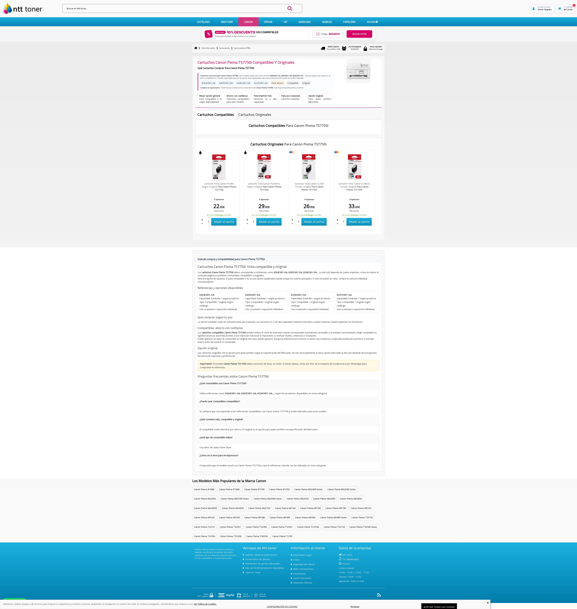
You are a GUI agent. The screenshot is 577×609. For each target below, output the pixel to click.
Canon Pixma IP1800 (204, 489)
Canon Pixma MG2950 (205, 498)
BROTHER (227, 22)
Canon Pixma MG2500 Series (341, 489)
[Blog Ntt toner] (379, 596)
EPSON (268, 22)
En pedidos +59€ (333, 48)
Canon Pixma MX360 (305, 517)
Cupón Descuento (302, 578)
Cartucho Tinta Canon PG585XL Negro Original (264, 186)
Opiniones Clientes (302, 582)
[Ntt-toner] (195, 48)
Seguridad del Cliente (304, 564)
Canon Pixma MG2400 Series (308, 489)
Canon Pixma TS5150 (334, 526)
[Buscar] (290, 8)
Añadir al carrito (224, 222)
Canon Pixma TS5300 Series (363, 526)
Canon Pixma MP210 (361, 508)
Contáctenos (299, 573)
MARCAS (327, 22)
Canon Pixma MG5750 (259, 508)
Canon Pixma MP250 (229, 517)
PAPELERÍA (349, 22)
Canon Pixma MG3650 (351, 498)
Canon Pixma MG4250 (233, 508)
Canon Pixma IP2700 (254, 489)
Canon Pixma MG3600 (324, 498)
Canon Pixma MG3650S (205, 508)
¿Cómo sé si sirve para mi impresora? (219, 455)
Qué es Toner (253, 572)
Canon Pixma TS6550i (257, 536)
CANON (248, 22)
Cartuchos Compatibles (215, 114)
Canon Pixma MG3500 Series (268, 498)
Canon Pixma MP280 (254, 517)
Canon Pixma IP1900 (229, 489)
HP (285, 22)
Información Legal (302, 554)
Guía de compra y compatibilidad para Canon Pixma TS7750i (231, 259)
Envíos (296, 559)
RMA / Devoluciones (303, 568)
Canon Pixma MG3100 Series (235, 498)
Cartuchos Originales (254, 114)
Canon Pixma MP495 (280, 517)
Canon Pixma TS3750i (308, 526)
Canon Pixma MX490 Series (333, 517)
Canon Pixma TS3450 (256, 526)
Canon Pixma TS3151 (204, 526)
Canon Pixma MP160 (310, 508)
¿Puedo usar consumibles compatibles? (220, 401)
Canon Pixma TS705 (282, 536)
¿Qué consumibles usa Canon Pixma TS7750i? (223, 383)
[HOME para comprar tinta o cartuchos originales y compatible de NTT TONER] (23, 14)
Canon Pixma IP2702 (279, 489)
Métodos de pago (376, 48)
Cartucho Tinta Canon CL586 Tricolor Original (309, 186)
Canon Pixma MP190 (335, 508)
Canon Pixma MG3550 (297, 498)
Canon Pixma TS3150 (362, 517)
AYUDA (371, 22)
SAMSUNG (305, 22)
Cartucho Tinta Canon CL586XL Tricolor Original (354, 186)
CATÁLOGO (203, 22)
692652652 (354, 48)
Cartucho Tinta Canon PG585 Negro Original (219, 186)
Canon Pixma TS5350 (204, 536)
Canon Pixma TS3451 (282, 526)
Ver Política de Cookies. (205, 604)
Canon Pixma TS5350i (230, 536)
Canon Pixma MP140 (285, 508)
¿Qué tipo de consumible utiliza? (216, 437)
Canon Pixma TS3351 (230, 526)
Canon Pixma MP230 (204, 517)
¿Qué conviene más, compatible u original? (221, 419)
